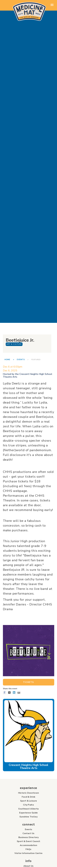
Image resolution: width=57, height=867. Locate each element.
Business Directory (28, 837)
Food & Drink (28, 797)
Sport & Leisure (28, 801)
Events (21, 359)
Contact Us (28, 833)
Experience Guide (28, 812)
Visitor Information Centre (28, 853)
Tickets (28, 682)
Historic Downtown (28, 793)
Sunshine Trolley (28, 816)
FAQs (28, 849)
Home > (11, 359)
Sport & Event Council (28, 841)
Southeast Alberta (28, 808)
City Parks (28, 804)
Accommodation (28, 845)
